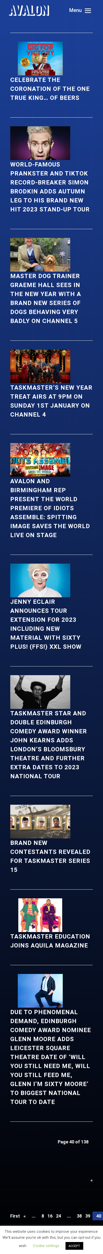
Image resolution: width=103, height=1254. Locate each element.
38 (79, 1216)
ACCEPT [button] (74, 1246)
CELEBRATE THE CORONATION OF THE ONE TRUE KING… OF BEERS (50, 88)
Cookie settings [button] (46, 1246)
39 (87, 1216)
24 (58, 1216)
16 (50, 1216)
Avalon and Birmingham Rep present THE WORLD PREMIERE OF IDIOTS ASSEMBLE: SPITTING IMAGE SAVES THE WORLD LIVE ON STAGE (50, 508)
